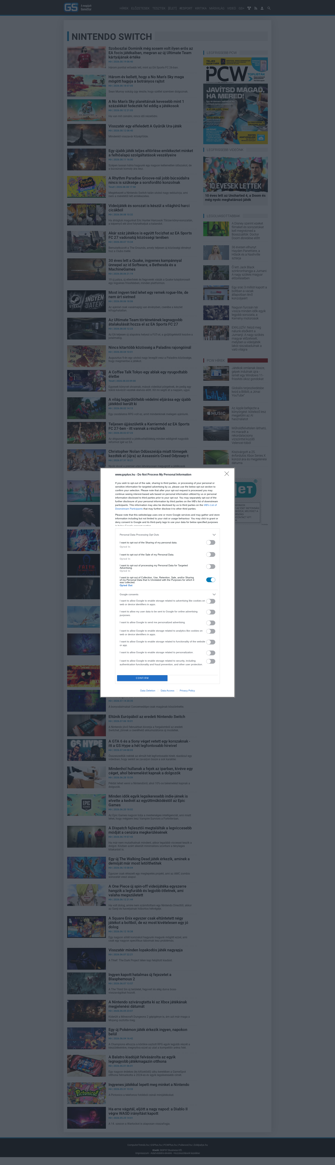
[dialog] (167, 582)
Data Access (167, 690)
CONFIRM (142, 678)
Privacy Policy (187, 690)
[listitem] (167, 535)
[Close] (228, 474)
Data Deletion (147, 690)
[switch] (210, 542)
